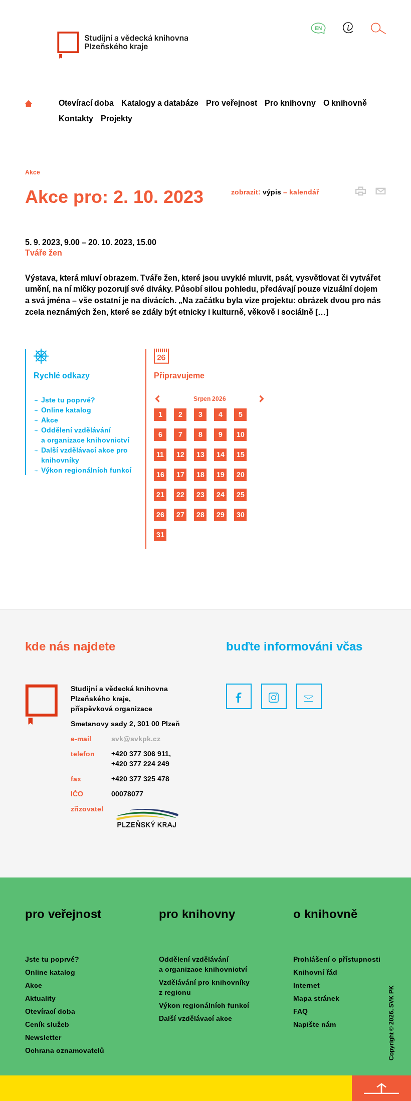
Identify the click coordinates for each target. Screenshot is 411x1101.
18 (200, 475)
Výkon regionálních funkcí (86, 470)
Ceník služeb (47, 1024)
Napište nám (314, 1024)
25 (241, 495)
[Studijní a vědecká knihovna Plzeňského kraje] (122, 45)
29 (221, 515)
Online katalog (66, 410)
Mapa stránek (316, 998)
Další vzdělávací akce (195, 1018)
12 (180, 455)
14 (221, 455)
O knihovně (345, 103)
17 (180, 475)
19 (221, 475)
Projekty (116, 118)
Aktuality (40, 998)
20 (241, 475)
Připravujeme (179, 375)
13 (200, 455)
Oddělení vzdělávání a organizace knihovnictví (85, 435)
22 (180, 495)
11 (160, 455)
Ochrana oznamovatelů (64, 1050)
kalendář (304, 192)
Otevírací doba (86, 103)
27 (180, 515)
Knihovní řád (315, 972)
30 (241, 515)
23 (200, 495)
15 (241, 455)
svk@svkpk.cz (135, 739)
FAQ (300, 1011)
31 (160, 535)
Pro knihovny (290, 103)
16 (160, 475)
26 (160, 515)
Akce (49, 420)
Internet (306, 985)
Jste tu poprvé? (68, 400)
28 (200, 515)
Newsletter (43, 1037)
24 (221, 495)
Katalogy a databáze (159, 103)
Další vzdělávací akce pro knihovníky (84, 455)
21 (160, 495)
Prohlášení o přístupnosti (336, 959)
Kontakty (76, 118)
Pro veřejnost (231, 103)
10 (241, 434)
